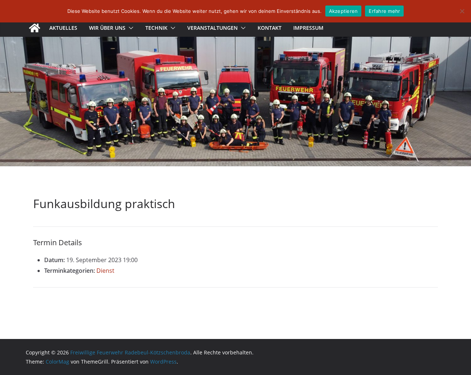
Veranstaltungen (212, 27)
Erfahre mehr (384, 11)
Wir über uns (107, 27)
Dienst (105, 271)
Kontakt (269, 27)
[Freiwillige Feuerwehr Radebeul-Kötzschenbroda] (34, 28)
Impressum (308, 27)
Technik (156, 27)
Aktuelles (63, 27)
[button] (129, 28)
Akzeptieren (343, 11)
